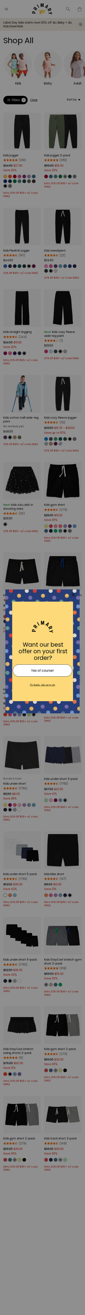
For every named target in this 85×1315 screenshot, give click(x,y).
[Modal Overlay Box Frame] (42, 657)
